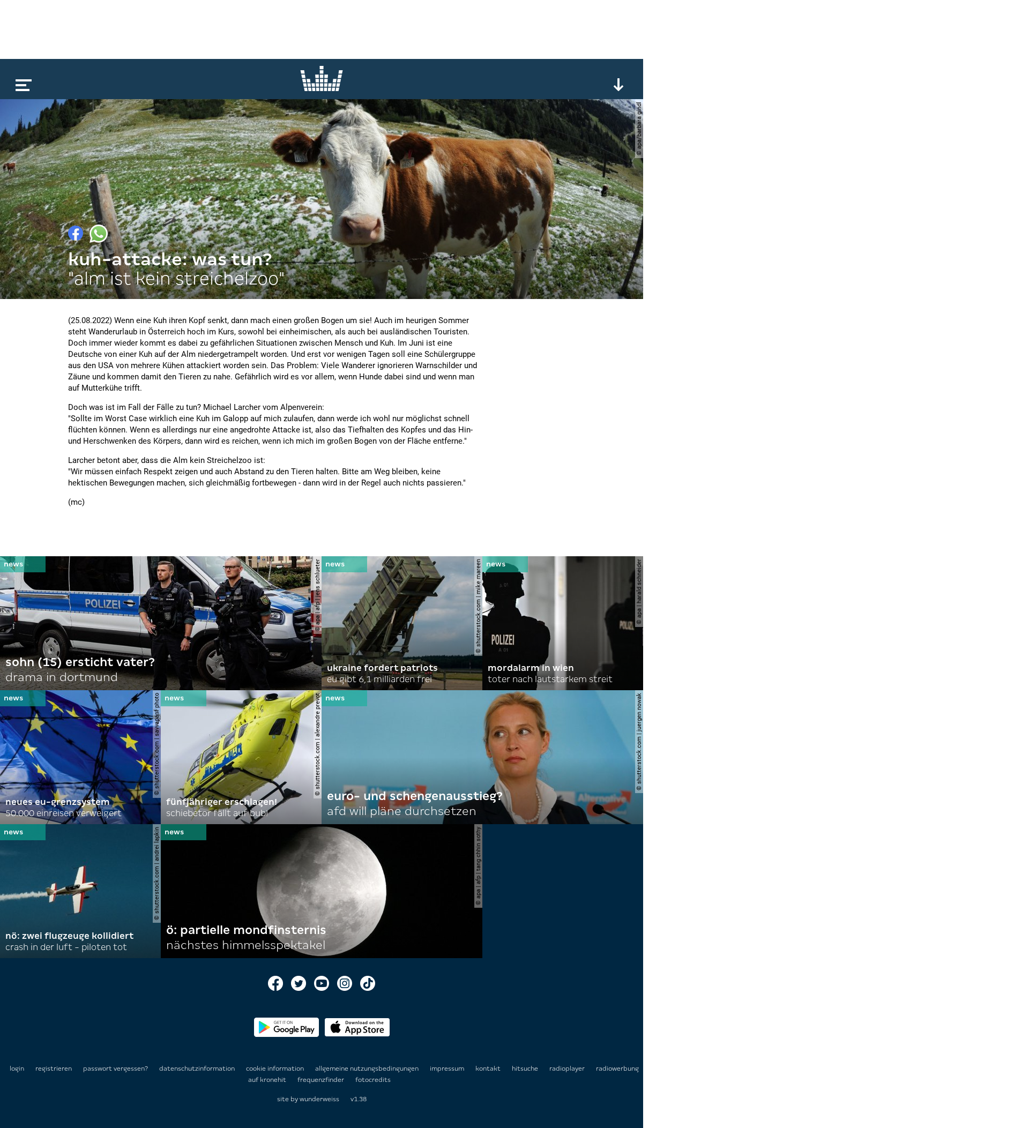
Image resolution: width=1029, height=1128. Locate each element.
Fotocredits (373, 1080)
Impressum (448, 1068)
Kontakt (488, 1068)
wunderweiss (319, 1099)
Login (17, 1068)
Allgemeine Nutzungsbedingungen (367, 1068)
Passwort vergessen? (115, 1068)
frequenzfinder (321, 1080)
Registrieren (53, 1068)
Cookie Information (275, 1068)
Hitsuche (526, 1068)
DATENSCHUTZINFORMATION (197, 1068)
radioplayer (567, 1068)
